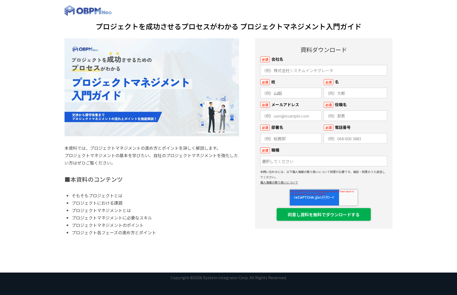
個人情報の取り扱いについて (279, 182)
